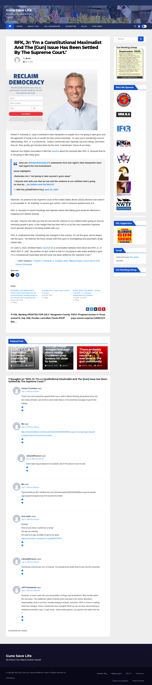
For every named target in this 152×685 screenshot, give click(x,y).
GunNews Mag (102, 673)
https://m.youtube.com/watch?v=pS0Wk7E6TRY (41, 538)
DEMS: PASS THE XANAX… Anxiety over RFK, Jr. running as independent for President (86, 293)
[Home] (10, 26)
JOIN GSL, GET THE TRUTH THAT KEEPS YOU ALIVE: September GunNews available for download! (23, 352)
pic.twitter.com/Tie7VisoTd (40, 184)
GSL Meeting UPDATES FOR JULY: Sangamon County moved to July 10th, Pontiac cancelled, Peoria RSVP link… (40, 318)
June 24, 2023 (51, 189)
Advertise (70, 26)
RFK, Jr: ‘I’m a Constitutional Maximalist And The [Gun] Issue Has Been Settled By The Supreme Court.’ (57, 47)
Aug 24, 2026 (87, 366)
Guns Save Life (19, 10)
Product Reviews (138, 681)
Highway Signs (116, 673)
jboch (28, 58)
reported (46, 248)
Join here (97, 26)
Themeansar (10, 678)
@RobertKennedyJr (38, 163)
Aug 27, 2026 (18, 366)
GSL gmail (134, 257)
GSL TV (128, 673)
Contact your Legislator (120, 681)
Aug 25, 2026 (52, 366)
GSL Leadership (52, 26)
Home (19, 26)
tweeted (55, 151)
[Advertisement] (58, 207)
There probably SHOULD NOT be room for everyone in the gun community (91, 355)
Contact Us (140, 673)
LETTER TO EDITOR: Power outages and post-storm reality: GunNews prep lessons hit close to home (57, 352)
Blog (84, 26)
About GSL (33, 26)
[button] (135, 26)
